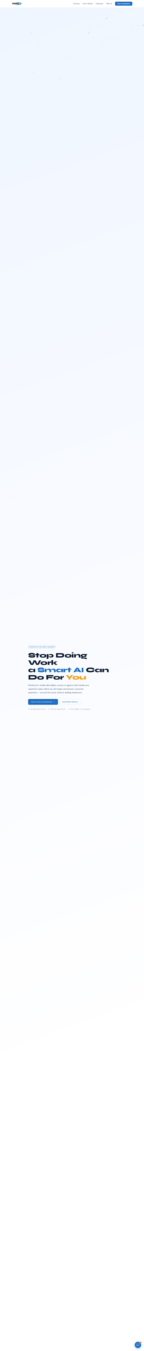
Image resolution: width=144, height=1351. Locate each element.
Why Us (109, 4)
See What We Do (70, 702)
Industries (99, 4)
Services (76, 4)
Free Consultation (123, 4)
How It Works (88, 4)
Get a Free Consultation (41, 702)
